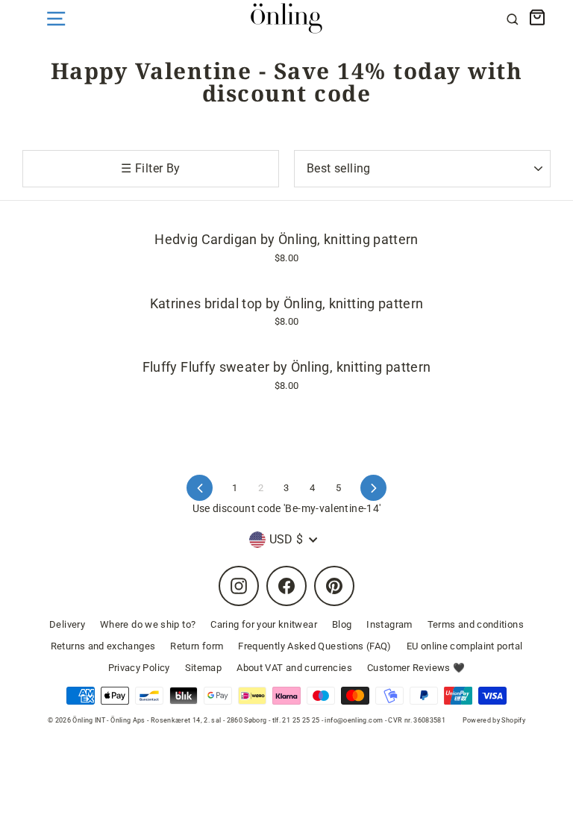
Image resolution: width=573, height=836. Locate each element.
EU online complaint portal (464, 646)
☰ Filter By (150, 168)
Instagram (389, 624)
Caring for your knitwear (263, 624)
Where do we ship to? (147, 624)
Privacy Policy (139, 667)
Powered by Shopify (494, 720)
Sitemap (203, 667)
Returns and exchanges (103, 646)
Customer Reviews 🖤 (416, 667)
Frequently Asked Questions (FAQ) (315, 646)
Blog (341, 624)
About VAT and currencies (294, 667)
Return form (196, 646)
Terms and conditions (476, 624)
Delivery (67, 624)
